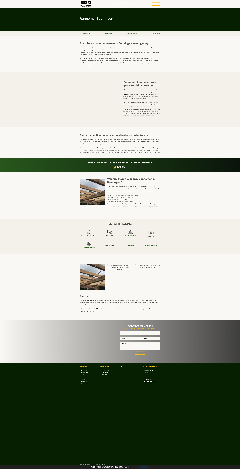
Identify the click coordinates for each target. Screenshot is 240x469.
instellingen (129, 467)
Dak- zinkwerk (85, 372)
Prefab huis (84, 370)
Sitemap (98, 464)
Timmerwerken (85, 377)
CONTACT (104, 374)
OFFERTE (156, 4)
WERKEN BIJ (105, 372)
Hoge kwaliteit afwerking (132, 33)
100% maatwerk (108, 33)
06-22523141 (121, 168)
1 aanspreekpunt (86, 33)
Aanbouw (83, 374)
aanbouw (126, 96)
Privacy (104, 464)
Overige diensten (85, 383)
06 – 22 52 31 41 (95, 309)
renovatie (110, 189)
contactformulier (111, 309)
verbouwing (127, 94)
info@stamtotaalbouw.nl (150, 381)
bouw (151, 186)
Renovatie (83, 381)
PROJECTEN (105, 370)
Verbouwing (84, 379)
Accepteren (144, 467)
